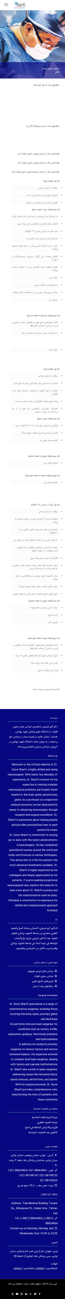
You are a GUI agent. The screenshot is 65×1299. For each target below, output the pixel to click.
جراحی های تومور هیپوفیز (40, 971)
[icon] (17, 1294)
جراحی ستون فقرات (43, 976)
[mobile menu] (6, 5)
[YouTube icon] (30, 1294)
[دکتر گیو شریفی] (19, 5)
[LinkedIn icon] (26, 1294)
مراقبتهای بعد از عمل (43, 986)
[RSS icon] (12, 1294)
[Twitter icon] (35, 1294)
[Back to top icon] (58, 1292)
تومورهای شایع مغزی (42, 981)
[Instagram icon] (21, 1294)
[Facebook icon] (39, 1294)
